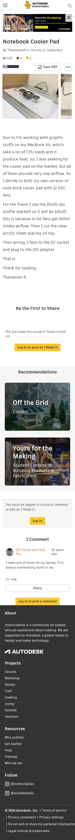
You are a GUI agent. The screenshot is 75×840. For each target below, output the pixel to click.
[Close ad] (68, 18)
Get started (13, 744)
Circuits (36, 50)
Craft (8, 691)
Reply (37, 588)
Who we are (13, 763)
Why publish (14, 737)
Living (9, 704)
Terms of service (54, 810)
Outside (11, 710)
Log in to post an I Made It (37, 347)
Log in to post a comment (37, 601)
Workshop (12, 678)
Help (8, 750)
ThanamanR (16, 50)
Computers (54, 50)
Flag (13, 579)
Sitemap (11, 756)
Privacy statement (22, 817)
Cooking (11, 697)
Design (10, 684)
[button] (5, 6)
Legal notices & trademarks (28, 831)
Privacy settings (51, 817)
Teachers (11, 716)
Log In (37, 521)
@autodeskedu (22, 793)
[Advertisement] (37, 23)
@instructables (22, 784)
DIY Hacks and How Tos (30, 552)
